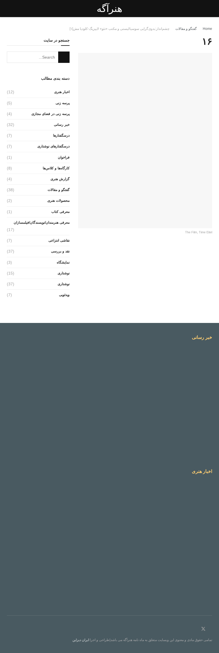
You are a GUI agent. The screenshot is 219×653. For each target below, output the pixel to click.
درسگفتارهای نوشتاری (53, 146)
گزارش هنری (60, 179)
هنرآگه (109, 8)
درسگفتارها (61, 135)
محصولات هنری (58, 201)
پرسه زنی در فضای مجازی (50, 114)
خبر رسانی (62, 125)
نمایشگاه (63, 262)
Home (207, 29)
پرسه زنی (63, 103)
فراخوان (64, 157)
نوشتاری (64, 273)
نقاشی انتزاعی (59, 240)
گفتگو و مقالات (186, 29)
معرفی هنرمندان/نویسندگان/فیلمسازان (42, 222)
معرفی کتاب (60, 212)
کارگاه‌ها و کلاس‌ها (56, 168)
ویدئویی (64, 295)
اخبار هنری (62, 92)
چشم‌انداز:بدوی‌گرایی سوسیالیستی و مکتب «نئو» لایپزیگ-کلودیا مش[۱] (119, 29)
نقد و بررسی (60, 251)
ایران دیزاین (80, 640)
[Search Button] (64, 57)
